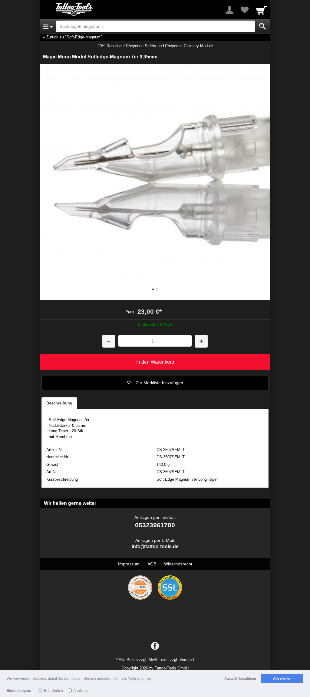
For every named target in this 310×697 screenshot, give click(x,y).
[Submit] (262, 26)
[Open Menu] (47, 26)
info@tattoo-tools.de (155, 546)
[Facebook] (155, 646)
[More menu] (229, 10)
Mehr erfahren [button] (139, 678)
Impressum (129, 563)
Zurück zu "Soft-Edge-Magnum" (74, 37)
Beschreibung (59, 403)
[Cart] (261, 10)
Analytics (80, 691)
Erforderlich (53, 691)
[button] (155, 383)
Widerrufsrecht (178, 563)
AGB (151, 563)
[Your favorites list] (245, 10)
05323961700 (155, 525)
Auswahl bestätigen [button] (240, 678)
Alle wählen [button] (282, 678)
